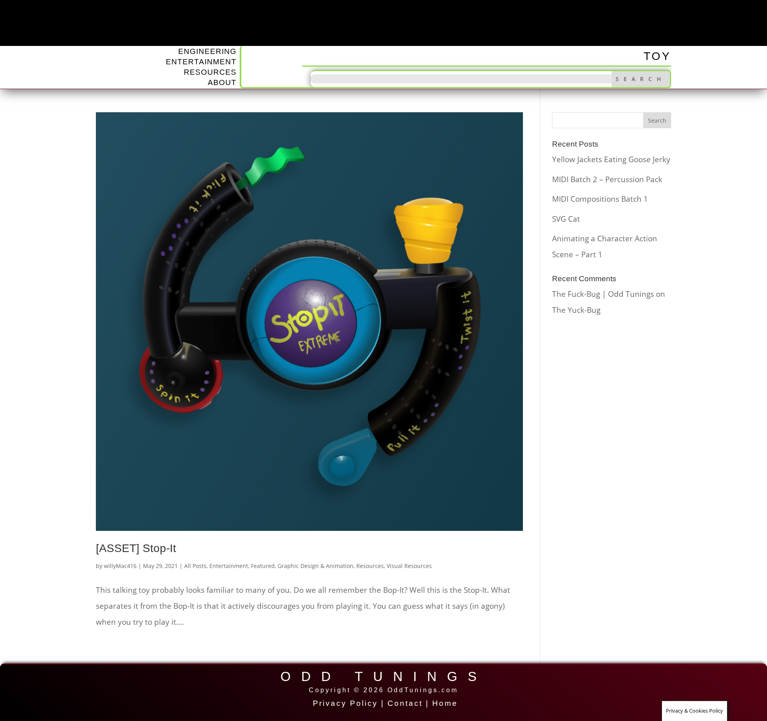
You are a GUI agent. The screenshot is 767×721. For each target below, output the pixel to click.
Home (445, 703)
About (222, 82)
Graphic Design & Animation (316, 566)
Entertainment (201, 62)
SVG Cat (566, 219)
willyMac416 (120, 566)
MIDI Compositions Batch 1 (600, 199)
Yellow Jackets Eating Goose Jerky (611, 159)
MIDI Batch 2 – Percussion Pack (607, 179)
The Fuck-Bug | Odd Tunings (603, 294)
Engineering (207, 51)
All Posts (195, 566)
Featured (263, 566)
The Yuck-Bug (576, 310)
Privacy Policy (345, 703)
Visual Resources (409, 566)
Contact (405, 703)
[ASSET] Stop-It (136, 548)
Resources (210, 72)
